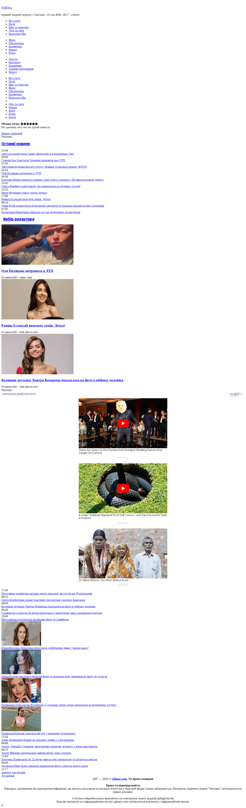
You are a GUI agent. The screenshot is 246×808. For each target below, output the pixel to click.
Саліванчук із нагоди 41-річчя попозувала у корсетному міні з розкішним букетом (51, 612)
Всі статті (14, 20)
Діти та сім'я (16, 30)
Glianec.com (119, 778)
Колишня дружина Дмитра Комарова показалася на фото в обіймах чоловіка (62, 380)
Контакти (14, 62)
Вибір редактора (18, 219)
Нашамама (15, 65)
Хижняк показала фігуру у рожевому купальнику (38, 733)
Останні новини (15, 143)
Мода (12, 39)
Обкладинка (16, 43)
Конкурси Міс (17, 33)
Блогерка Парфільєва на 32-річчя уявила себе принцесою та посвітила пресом (49, 759)
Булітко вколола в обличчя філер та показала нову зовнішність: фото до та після (54, 676)
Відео (12, 52)
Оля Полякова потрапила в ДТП (21, 173)
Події (12, 24)
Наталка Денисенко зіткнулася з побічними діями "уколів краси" (45, 647)
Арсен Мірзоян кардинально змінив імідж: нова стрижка (36, 752)
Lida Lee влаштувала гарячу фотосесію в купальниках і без (37, 153)
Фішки (13, 49)
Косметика (15, 46)
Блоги (12, 117)
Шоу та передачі (18, 27)
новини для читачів (13, 772)
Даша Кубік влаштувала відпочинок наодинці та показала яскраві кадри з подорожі (52, 205)
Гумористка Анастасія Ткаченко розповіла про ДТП (33, 160)
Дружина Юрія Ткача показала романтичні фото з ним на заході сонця (44, 765)
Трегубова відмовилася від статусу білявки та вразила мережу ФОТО (44, 166)
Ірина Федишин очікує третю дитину (24, 192)
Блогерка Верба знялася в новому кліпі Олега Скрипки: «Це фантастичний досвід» (52, 179)
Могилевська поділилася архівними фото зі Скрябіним (35, 619)
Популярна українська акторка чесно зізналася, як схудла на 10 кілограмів (46, 593)
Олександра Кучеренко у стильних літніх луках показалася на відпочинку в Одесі (58, 704)
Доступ (13, 59)
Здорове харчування (21, 68)
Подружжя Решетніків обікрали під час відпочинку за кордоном (40, 212)
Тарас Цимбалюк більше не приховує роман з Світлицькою (37, 739)
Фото (12, 110)
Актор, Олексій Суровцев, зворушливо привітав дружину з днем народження (49, 746)
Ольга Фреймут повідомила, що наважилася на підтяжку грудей (40, 186)
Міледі (13, 72)
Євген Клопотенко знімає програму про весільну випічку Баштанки (43, 599)
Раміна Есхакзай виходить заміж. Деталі (26, 199)
